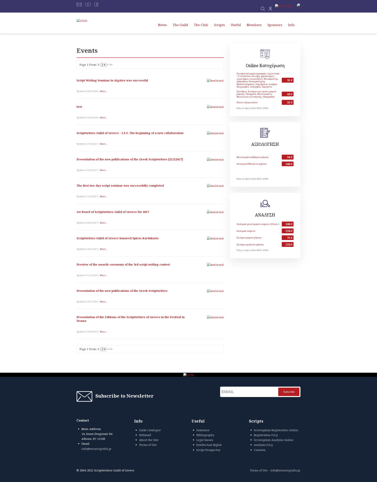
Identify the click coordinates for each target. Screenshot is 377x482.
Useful (236, 25)
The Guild (180, 25)
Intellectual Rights (209, 445)
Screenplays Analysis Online (273, 440)
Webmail (145, 435)
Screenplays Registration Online (276, 430)
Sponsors (274, 25)
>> (111, 65)
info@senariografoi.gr (96, 449)
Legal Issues (204, 440)
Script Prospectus (208, 450)
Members (254, 25)
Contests (259, 450)
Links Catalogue (150, 430)
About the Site (148, 440)
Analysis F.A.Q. (263, 445)
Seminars (202, 430)
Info (291, 25)
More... (103, 91)
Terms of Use (148, 445)
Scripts (219, 25)
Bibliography (205, 435)
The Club (201, 25)
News (162, 25)
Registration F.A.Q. (266, 435)
